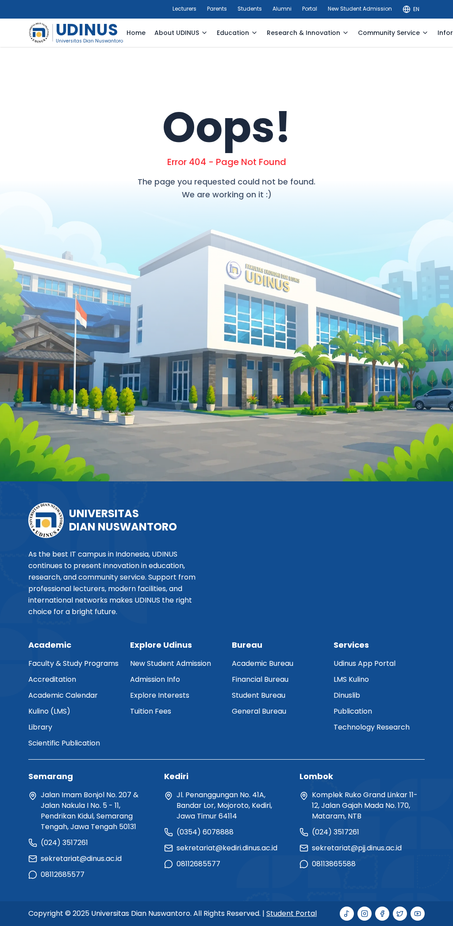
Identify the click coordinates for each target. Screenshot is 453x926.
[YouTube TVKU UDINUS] (418, 914)
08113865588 (334, 864)
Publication (353, 711)
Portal (309, 8)
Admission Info (155, 679)
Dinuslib (347, 695)
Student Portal (291, 913)
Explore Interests (159, 695)
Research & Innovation (303, 32)
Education (233, 32)
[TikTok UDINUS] (347, 914)
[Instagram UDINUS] (364, 914)
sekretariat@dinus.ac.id (81, 858)
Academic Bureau (262, 663)
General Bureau (259, 711)
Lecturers (184, 8)
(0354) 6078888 (205, 832)
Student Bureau (258, 695)
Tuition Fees (150, 711)
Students (250, 8)
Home (136, 32)
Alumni (282, 8)
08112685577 (62, 874)
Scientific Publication (64, 743)
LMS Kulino (351, 679)
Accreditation (52, 679)
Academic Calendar (63, 695)
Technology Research (372, 727)
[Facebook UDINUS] (382, 914)
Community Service (389, 32)
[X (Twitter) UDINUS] (400, 914)
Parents (217, 8)
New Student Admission (360, 8)
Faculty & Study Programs (73, 663)
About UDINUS (176, 32)
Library (40, 727)
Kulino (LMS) (49, 711)
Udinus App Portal (364, 663)
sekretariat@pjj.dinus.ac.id (357, 848)
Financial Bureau (260, 679)
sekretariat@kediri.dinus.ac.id (227, 848)
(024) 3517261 (64, 843)
